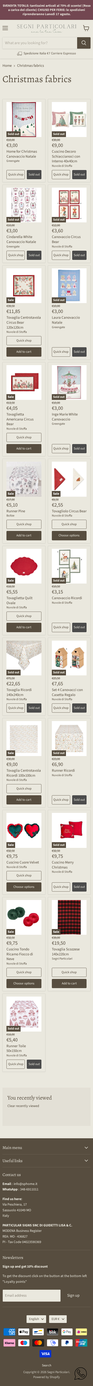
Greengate (13, 161)
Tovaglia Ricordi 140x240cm (19, 692)
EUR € (56, 1319)
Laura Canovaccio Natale (66, 320)
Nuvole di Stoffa (62, 166)
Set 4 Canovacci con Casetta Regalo (67, 692)
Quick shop (15, 174)
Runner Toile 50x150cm (16, 1048)
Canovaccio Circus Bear (66, 239)
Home (7, 66)
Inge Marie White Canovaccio (65, 417)
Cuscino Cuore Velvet (22, 862)
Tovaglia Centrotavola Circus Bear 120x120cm (23, 322)
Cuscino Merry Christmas (63, 865)
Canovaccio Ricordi (67, 598)
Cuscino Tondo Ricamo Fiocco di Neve (19, 954)
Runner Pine (15, 511)
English (34, 1319)
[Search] (84, 43)
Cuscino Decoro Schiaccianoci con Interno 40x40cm (66, 156)
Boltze (10, 516)
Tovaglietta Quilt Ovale (19, 600)
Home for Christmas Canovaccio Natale (21, 154)
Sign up (73, 1295)
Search (46, 1365)
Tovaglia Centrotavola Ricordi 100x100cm (23, 773)
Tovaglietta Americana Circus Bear (19, 419)
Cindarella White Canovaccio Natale (21, 239)
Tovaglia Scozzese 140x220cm (66, 952)
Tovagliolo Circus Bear (69, 511)
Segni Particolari (62, 959)
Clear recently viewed (23, 1106)
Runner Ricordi (63, 770)
